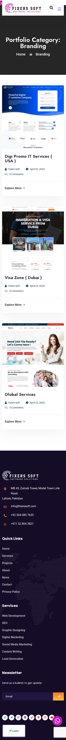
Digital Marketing (13, 637)
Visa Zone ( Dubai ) (23, 277)
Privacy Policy (11, 591)
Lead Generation (12, 658)
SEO (4, 623)
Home (21, 54)
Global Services (20, 394)
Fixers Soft (14, 169)
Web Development (13, 615)
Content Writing (12, 651)
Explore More (13, 188)
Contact (7, 584)
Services (7, 556)
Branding (43, 54)
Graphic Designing (13, 630)
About (6, 570)
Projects (7, 563)
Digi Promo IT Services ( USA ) (28, 158)
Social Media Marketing (17, 644)
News (5, 577)
